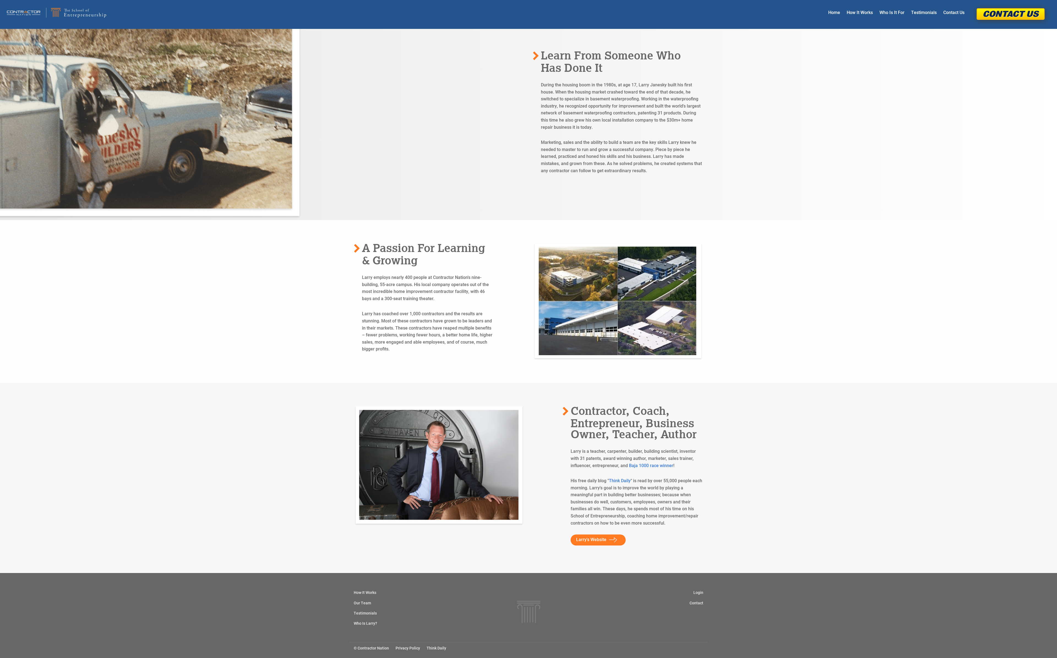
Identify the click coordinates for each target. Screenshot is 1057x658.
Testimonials (924, 12)
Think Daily (620, 480)
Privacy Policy (408, 648)
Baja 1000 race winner (651, 465)
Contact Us (954, 12)
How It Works (860, 12)
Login (698, 592)
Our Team (362, 602)
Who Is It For (892, 12)
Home (834, 12)
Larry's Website (591, 539)
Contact (696, 602)
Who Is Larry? (365, 623)
